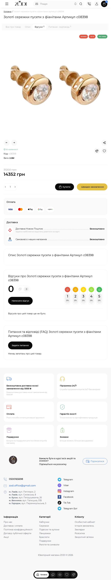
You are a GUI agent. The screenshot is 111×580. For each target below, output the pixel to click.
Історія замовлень (84, 526)
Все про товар (13, 27)
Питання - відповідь (59, 27)
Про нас (8, 522)
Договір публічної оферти (17, 533)
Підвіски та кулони (49, 529)
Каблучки (44, 522)
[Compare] (97, 151)
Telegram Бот (70, 508)
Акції (6, 537)
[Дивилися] (53, 575)
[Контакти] (89, 4)
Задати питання (20, 345)
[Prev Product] (7, 143)
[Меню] (7, 4)
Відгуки (39, 27)
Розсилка (80, 533)
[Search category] (36, 4)
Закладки (80, 529)
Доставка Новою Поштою (29, 228)
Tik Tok (66, 502)
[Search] (75, 4)
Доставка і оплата (13, 526)
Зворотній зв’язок (84, 537)
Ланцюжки (45, 533)
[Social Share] (104, 143)
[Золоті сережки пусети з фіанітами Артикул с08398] (55, 85)
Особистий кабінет (85, 522)
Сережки (44, 526)
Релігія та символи (49, 544)
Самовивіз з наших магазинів (31, 239)
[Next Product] (14, 143)
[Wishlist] (104, 151)
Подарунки (45, 541)
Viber (66, 485)
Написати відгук (20, 300)
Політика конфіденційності (18, 529)
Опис (28, 27)
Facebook (68, 497)
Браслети (44, 537)
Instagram (68, 491)
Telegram (68, 479)
